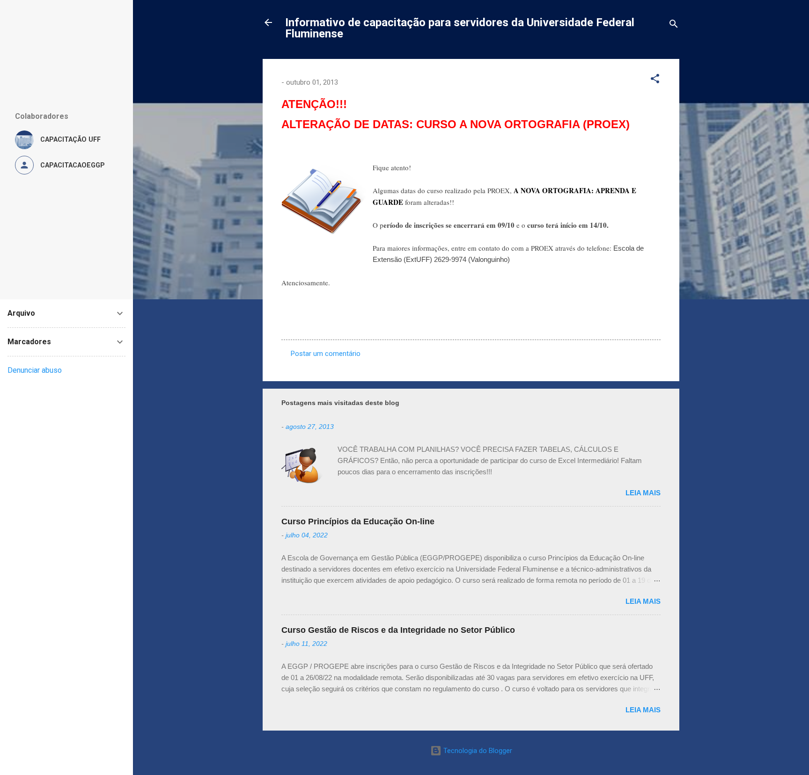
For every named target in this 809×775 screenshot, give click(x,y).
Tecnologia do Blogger (476, 750)
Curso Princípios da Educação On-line (357, 521)
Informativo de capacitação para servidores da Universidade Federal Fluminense (459, 28)
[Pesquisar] (673, 25)
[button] (655, 80)
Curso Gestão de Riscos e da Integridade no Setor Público (398, 630)
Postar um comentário (325, 353)
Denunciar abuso (34, 370)
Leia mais (643, 493)
